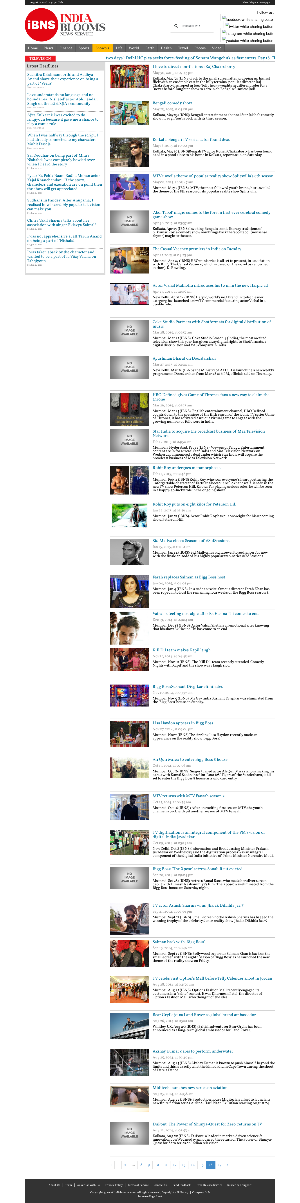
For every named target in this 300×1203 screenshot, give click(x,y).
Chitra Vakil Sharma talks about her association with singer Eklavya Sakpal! (61, 223)
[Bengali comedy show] (129, 117)
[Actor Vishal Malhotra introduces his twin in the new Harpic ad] (129, 299)
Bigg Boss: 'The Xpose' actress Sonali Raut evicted (198, 869)
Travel (183, 48)
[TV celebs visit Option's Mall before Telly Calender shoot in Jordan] (129, 992)
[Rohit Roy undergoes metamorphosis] (129, 482)
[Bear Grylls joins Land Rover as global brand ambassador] (129, 1029)
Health (166, 48)
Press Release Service (209, 1185)
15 (202, 1164)
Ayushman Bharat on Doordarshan (184, 358)
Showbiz (103, 48)
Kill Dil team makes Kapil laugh (182, 650)
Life (119, 48)
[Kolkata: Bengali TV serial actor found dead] (129, 154)
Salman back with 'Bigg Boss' (179, 942)
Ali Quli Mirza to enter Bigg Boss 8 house (190, 760)
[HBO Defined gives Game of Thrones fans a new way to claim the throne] (129, 409)
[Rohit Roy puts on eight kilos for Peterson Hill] (129, 518)
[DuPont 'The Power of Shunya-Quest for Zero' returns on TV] (129, 1138)
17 (219, 1164)
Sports (84, 48)
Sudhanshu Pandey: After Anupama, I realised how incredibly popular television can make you (63, 205)
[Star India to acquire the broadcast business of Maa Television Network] (129, 445)
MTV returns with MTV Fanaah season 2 (189, 796)
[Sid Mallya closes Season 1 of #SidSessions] (129, 555)
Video (216, 48)
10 (157, 1164)
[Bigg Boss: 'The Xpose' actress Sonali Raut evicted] (129, 883)
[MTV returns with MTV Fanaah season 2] (129, 810)
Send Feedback (182, 1185)
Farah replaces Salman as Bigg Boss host (189, 577)
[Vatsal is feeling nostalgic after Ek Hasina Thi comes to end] (129, 628)
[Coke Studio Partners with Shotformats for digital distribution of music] (129, 336)
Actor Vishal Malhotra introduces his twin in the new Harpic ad (210, 285)
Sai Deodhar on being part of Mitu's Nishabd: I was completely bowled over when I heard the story (61, 160)
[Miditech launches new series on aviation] (129, 1102)
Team (68, 1185)
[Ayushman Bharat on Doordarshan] (129, 372)
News (48, 48)
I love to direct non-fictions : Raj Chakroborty (194, 67)
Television (40, 58)
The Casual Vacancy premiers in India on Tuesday (197, 249)
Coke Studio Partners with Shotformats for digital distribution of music (212, 324)
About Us (54, 1185)
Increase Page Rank (150, 1197)
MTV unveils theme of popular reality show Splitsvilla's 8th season (213, 176)
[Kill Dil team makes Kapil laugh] (129, 664)
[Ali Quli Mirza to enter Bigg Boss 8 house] (129, 773)
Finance (66, 48)
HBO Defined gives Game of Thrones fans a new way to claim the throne (211, 397)
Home (33, 48)
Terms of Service (138, 1185)
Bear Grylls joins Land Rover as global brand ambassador (204, 1015)
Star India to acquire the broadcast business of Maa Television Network (209, 434)
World (134, 48)
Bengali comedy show (172, 103)
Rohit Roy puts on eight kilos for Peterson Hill (195, 504)
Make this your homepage (256, 2)
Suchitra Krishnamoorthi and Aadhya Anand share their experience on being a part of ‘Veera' (62, 79)
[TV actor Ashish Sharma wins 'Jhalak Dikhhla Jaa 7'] (129, 919)
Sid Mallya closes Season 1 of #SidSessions (191, 541)
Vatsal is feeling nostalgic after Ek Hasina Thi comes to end (206, 614)
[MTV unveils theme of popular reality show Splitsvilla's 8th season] (129, 190)
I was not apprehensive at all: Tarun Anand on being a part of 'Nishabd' (64, 239)
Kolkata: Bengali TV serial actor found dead (192, 140)
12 (175, 1164)
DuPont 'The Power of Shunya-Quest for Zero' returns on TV (207, 1124)
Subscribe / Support (239, 1185)
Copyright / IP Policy (175, 1193)
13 (184, 1164)
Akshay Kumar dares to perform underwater (193, 1051)
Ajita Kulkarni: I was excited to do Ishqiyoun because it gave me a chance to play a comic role (63, 119)
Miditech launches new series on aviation (190, 1088)
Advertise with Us (88, 1185)
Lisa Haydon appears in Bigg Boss (183, 723)
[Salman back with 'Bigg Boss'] (129, 956)
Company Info (201, 1193)
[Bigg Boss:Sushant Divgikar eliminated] (129, 701)
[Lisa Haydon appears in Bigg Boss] (129, 737)
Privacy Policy (114, 1185)
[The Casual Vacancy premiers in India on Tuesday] (129, 263)
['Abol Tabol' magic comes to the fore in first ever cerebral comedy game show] (129, 226)
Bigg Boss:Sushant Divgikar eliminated (188, 687)
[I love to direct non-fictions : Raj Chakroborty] (129, 81)
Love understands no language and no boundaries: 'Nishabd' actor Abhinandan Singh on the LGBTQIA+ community (62, 99)
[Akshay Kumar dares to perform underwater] (129, 1065)
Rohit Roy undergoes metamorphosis (186, 468)
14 (193, 1164)
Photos (200, 48)
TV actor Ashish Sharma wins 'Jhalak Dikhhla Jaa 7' (198, 905)
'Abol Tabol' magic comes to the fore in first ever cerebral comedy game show (211, 215)
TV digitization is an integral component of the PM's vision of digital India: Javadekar (209, 835)
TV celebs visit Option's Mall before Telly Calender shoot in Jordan (212, 978)
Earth (149, 48)
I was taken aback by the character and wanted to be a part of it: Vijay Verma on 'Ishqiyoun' (61, 257)
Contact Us (161, 1185)
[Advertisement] (161, 1176)
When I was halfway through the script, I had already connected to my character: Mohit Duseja (62, 140)
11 (166, 1164)
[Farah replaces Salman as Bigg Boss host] (129, 591)
